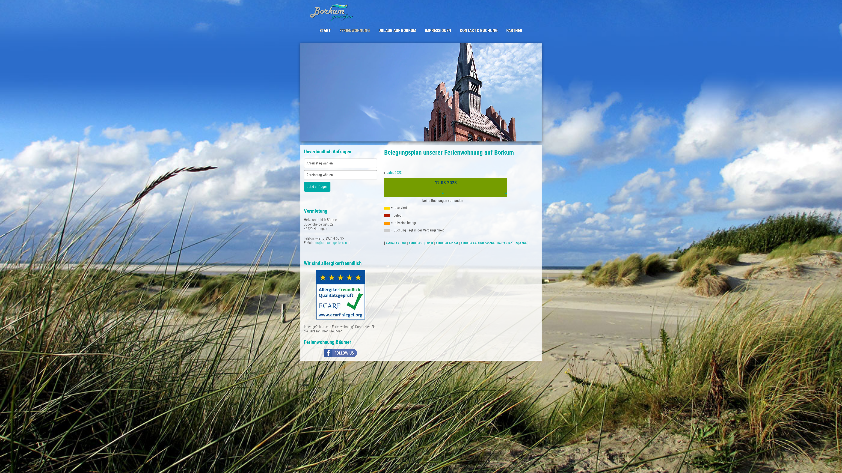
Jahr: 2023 (394, 173)
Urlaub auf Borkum (397, 30)
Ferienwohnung (354, 30)
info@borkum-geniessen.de (332, 243)
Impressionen (438, 30)
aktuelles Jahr (396, 243)
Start (325, 30)
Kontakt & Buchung (479, 30)
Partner (514, 30)
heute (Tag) (505, 243)
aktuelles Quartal (421, 243)
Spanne (521, 243)
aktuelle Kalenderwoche (478, 243)
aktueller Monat (447, 243)
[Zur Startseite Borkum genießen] (363, 12)
